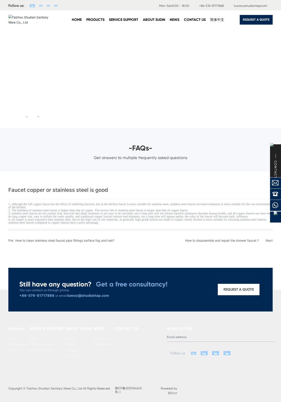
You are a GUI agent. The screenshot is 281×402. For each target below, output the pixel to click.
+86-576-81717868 (211, 5)
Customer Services (226, 101)
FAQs (55, 101)
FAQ (33, 116)
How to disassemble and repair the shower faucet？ (222, 240)
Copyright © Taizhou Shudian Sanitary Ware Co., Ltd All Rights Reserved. (59, 388)
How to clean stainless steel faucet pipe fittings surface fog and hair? (64, 240)
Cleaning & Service (140, 101)
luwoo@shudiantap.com (250, 5)
